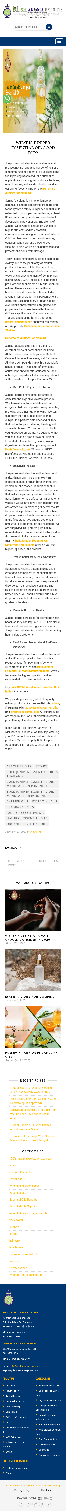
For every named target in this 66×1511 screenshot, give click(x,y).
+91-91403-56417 (21, 1332)
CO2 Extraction (13, 1437)
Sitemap (10, 1473)
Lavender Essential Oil (23, 1254)
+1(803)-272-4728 (21, 1359)
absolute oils (33, 707)
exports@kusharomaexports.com (20, 1370)
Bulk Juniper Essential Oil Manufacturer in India (30, 784)
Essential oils (17, 1192)
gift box (14, 1227)
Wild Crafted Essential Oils (25, 1274)
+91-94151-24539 (11, 1336)
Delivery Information (16, 1417)
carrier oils (50, 707)
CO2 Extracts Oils (47, 1444)
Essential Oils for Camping (30, 997)
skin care (14, 1261)
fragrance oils (20, 807)
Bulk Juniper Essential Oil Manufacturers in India (30, 794)
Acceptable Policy (15, 1401)
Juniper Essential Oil (25, 813)
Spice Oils (44, 1449)
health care (16, 1247)
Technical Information (16, 1468)
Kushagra (36, 831)
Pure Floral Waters (48, 1439)
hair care (14, 1240)
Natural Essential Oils (49, 1385)
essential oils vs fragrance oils (28, 1213)
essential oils (45, 801)
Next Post (47, 861)
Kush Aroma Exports (26, 1485)
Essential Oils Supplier (23, 1206)
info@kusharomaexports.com (26, 1366)
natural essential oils (27, 818)
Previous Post (16, 863)
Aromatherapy (13, 1396)
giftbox (13, 1233)
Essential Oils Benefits (23, 1199)
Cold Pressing (13, 1406)
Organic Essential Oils (50, 1400)
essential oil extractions (24, 1186)
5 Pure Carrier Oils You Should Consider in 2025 (27, 938)
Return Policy (12, 1391)
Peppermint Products (49, 1455)
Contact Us (11, 1412)
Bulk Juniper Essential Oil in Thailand (32, 774)
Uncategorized (18, 1268)
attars (55, 703)
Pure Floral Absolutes (49, 1424)
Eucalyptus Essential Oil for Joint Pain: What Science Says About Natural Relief (33, 1114)
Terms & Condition (41, 1490)
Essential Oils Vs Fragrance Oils (31, 1055)
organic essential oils (25, 711)
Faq (8, 1422)
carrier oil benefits (20, 1172)
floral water (16, 1220)
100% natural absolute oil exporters (31, 1158)
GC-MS (9, 1452)
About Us (10, 1385)
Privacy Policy (22, 1490)
